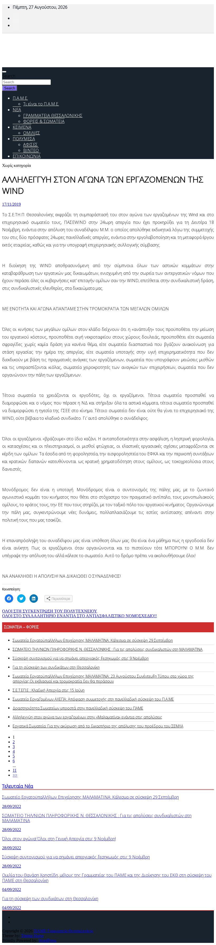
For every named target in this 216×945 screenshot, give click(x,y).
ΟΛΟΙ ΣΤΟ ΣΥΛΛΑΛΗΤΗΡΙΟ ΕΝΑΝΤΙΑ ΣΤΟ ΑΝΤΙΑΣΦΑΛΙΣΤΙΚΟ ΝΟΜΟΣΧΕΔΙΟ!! (79, 616)
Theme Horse (32, 935)
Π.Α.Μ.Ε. (20, 98)
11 (15, 770)
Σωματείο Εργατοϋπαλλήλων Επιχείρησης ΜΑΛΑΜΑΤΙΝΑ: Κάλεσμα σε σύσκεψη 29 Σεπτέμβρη (93, 640)
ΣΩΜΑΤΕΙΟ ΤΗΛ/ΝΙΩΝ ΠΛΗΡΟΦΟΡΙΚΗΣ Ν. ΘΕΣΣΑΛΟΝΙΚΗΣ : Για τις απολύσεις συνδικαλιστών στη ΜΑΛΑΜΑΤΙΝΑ (108, 649)
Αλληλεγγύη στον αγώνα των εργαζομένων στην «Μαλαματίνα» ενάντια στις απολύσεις (87, 717)
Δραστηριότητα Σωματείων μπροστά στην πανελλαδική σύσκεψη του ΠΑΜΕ (78, 708)
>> (15, 775)
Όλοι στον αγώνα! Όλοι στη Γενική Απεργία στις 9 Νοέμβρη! (59, 839)
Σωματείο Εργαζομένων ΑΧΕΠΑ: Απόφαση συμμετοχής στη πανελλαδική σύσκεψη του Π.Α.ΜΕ (93, 699)
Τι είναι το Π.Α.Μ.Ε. (41, 104)
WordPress (47, 940)
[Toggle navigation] (4, 72)
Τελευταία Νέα (17, 786)
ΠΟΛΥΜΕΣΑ (24, 139)
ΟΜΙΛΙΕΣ (31, 133)
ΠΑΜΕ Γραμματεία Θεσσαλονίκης (63, 931)
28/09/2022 (11, 806)
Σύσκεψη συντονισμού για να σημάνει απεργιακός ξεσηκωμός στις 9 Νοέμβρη (81, 658)
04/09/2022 (11, 889)
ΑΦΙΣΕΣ (30, 144)
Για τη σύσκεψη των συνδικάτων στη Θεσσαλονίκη (56, 667)
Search (8, 76)
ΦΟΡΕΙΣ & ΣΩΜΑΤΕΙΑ (44, 121)
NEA (17, 110)
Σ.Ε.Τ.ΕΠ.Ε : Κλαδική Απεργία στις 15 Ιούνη (49, 690)
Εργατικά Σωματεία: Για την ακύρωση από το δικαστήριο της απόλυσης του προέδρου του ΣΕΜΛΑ (98, 726)
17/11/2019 (11, 204)
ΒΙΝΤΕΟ (31, 150)
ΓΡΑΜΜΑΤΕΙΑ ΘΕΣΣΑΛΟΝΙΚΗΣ (52, 115)
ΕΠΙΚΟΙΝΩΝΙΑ (27, 156)
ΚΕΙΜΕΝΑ (22, 127)
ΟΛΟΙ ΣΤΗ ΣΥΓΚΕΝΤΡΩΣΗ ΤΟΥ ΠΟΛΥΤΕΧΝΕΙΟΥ (49, 611)
